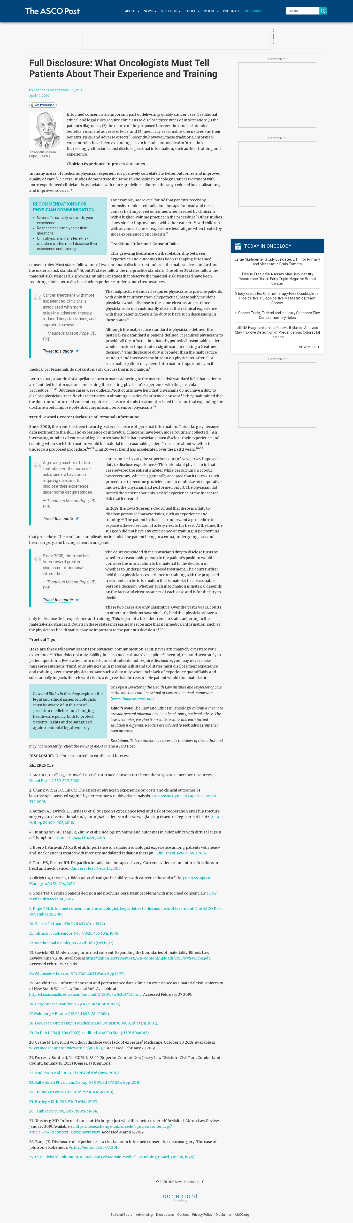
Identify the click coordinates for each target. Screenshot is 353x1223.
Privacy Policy (202, 1215)
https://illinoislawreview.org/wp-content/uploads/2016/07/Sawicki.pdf (148, 958)
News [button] (149, 11)
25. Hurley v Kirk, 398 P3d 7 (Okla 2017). (63, 1101)
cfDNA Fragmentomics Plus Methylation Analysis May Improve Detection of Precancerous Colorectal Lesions (277, 332)
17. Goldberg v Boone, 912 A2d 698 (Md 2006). (69, 1013)
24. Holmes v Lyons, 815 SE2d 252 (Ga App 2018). (71, 1092)
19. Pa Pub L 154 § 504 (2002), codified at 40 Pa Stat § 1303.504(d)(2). (89, 1032)
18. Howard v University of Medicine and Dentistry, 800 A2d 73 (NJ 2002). (93, 1023)
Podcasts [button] (232, 11)
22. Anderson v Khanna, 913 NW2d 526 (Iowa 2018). (74, 1073)
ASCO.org (242, 1215)
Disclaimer (223, 1215)
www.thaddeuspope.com (132, 698)
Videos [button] (210, 11)
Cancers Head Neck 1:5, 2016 (95, 868)
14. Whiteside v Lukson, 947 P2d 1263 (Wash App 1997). (77, 973)
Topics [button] (191, 11)
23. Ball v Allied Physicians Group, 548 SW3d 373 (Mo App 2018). (85, 1082)
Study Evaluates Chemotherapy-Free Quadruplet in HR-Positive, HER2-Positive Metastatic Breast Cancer (277, 298)
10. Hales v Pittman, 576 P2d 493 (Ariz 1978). (67, 923)
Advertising (144, 1215)
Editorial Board (122, 1215)
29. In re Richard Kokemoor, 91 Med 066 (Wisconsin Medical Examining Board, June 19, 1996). (112, 1157)
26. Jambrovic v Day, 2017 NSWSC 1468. (63, 1111)
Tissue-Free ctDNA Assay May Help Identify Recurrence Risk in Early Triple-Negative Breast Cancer (277, 278)
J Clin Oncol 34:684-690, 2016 (180, 853)
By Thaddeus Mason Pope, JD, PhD (55, 90)
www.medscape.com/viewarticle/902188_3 (67, 1048)
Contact (183, 1215)
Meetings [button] (169, 11)
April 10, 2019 (39, 96)
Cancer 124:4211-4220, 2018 (81, 838)
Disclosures (165, 1215)
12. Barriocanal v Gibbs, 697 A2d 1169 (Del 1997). (71, 943)
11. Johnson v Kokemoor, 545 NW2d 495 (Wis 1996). (74, 933)
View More (308, 347)
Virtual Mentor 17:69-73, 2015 (94, 1147)
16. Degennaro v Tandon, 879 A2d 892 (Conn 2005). (75, 1004)
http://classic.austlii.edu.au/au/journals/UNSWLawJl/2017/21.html (85, 994)
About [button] (131, 11)
